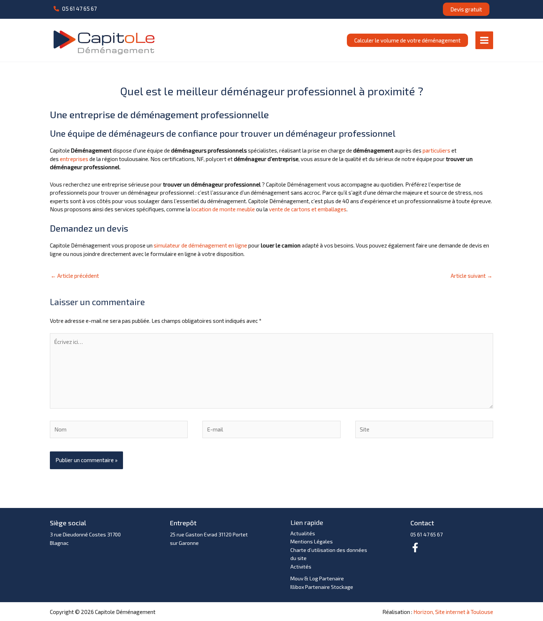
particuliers (436, 150)
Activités (300, 566)
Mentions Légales (311, 541)
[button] (75, 9)
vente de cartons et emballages (307, 209)
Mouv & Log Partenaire (317, 578)
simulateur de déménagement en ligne (200, 245)
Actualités (302, 533)
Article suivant (471, 275)
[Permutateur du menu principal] (484, 40)
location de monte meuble (223, 209)
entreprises (74, 159)
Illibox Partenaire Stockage (321, 587)
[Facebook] (415, 547)
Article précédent (75, 275)
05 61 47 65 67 (426, 534)
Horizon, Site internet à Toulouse (453, 611)
